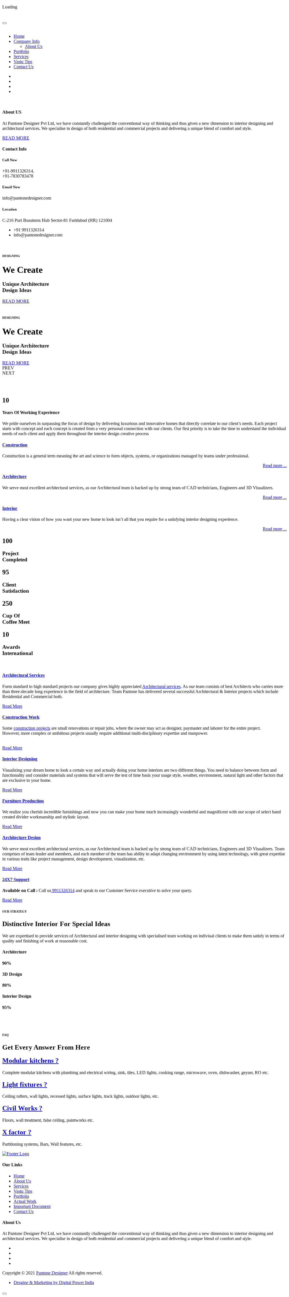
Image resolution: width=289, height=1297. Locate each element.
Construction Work (21, 717)
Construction (14, 444)
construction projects (32, 728)
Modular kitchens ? (30, 1060)
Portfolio (21, 51)
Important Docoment (32, 1206)
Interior (9, 508)
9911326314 (63, 890)
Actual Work (25, 1201)
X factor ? (16, 1132)
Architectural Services (23, 675)
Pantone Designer (52, 1273)
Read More (12, 706)
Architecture (14, 476)
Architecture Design (21, 837)
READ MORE (15, 138)
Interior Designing (19, 758)
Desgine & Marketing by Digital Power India (54, 1282)
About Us (33, 46)
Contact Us (24, 66)
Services (21, 56)
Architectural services (161, 686)
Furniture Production (23, 800)
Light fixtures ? (24, 1084)
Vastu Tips (23, 61)
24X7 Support (15, 879)
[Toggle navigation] (4, 23)
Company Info (27, 41)
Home (19, 36)
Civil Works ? (22, 1108)
